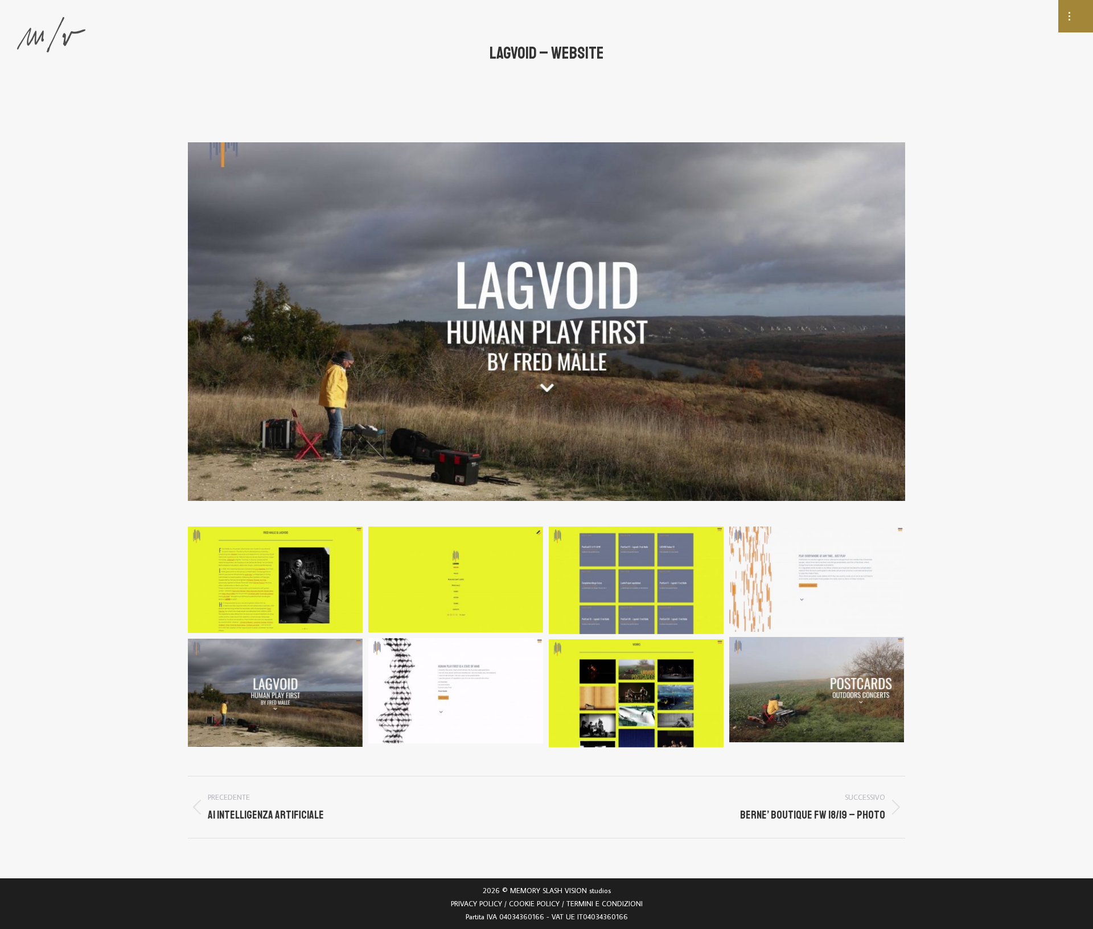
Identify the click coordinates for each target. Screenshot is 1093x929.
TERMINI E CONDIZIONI (604, 903)
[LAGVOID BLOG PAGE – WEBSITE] (636, 580)
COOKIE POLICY (534, 903)
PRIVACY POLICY (476, 903)
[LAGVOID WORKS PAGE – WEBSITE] (636, 693)
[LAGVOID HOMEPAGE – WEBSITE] (816, 579)
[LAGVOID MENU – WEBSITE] (455, 579)
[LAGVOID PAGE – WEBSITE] (275, 580)
